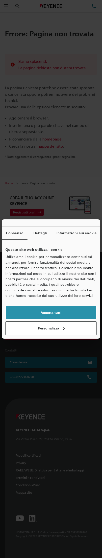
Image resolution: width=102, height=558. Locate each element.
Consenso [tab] (15, 233)
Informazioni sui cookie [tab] (76, 233)
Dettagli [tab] (40, 233)
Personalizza (48, 328)
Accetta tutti (51, 313)
